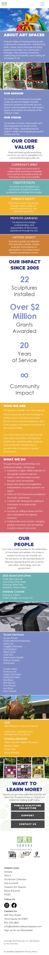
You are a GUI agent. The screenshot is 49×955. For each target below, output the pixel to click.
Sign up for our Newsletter (18, 930)
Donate (8, 871)
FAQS (7, 894)
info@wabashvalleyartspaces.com (23, 926)
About (7, 875)
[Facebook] (14, 905)
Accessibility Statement (14, 951)
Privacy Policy (31, 951)
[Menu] (42, 4)
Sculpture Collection (15, 879)
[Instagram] (6, 905)
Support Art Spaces (15, 886)
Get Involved (11, 883)
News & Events (12, 890)
